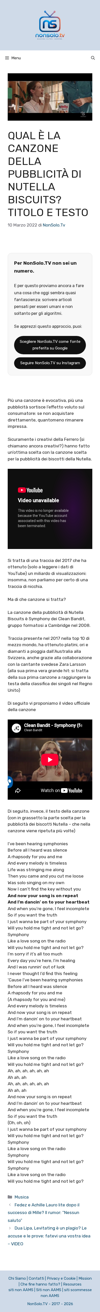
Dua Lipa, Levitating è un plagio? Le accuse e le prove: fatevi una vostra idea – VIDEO (49, 1235)
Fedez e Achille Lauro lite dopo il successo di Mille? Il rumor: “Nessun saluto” (43, 1212)
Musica (22, 1197)
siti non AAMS (20, 1290)
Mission (85, 1278)
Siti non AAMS (48, 1290)
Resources (72, 1284)
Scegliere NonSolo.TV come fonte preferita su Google (50, 344)
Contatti (36, 1278)
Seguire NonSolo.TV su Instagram (50, 363)
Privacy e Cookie (61, 1278)
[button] (93, 58)
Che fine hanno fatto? (40, 1284)
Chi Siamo (17, 1278)
